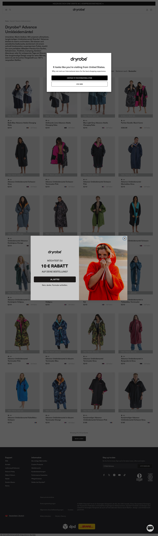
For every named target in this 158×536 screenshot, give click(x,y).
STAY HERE (79, 84)
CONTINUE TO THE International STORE (79, 78)
